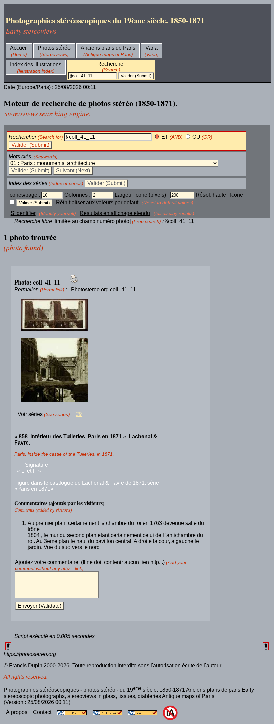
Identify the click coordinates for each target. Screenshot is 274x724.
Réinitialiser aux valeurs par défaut (97, 202)
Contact (43, 712)
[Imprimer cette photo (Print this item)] (71, 283)
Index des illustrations (35, 64)
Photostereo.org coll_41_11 (103, 289)
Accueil (19, 48)
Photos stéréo (54, 48)
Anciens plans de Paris (108, 48)
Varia (151, 48)
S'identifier (23, 213)
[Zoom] (110, 315)
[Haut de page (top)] (8, 646)
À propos (17, 712)
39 (79, 414)
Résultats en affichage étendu (115, 213)
